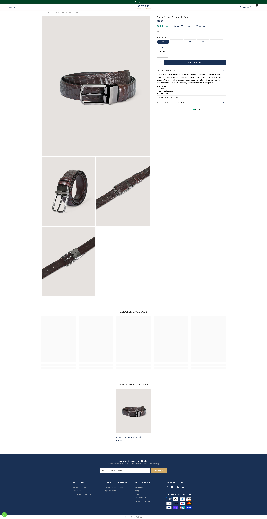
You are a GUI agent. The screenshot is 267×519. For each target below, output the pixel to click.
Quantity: (161, 51)
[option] (133, 417)
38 (216, 42)
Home (43, 12)
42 (176, 47)
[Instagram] (172, 487)
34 (190, 42)
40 (163, 47)
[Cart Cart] (256, 7)
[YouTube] (183, 487)
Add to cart (194, 62)
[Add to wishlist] (159, 62)
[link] (58, 365)
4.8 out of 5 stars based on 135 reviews (189, 26)
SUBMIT (159, 470)
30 (163, 42)
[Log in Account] (251, 7)
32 (176, 42)
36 (203, 42)
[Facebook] (167, 487)
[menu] (10, 7)
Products (51, 12)
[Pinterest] (178, 487)
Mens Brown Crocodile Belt (128, 437)
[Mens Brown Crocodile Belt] (133, 411)
